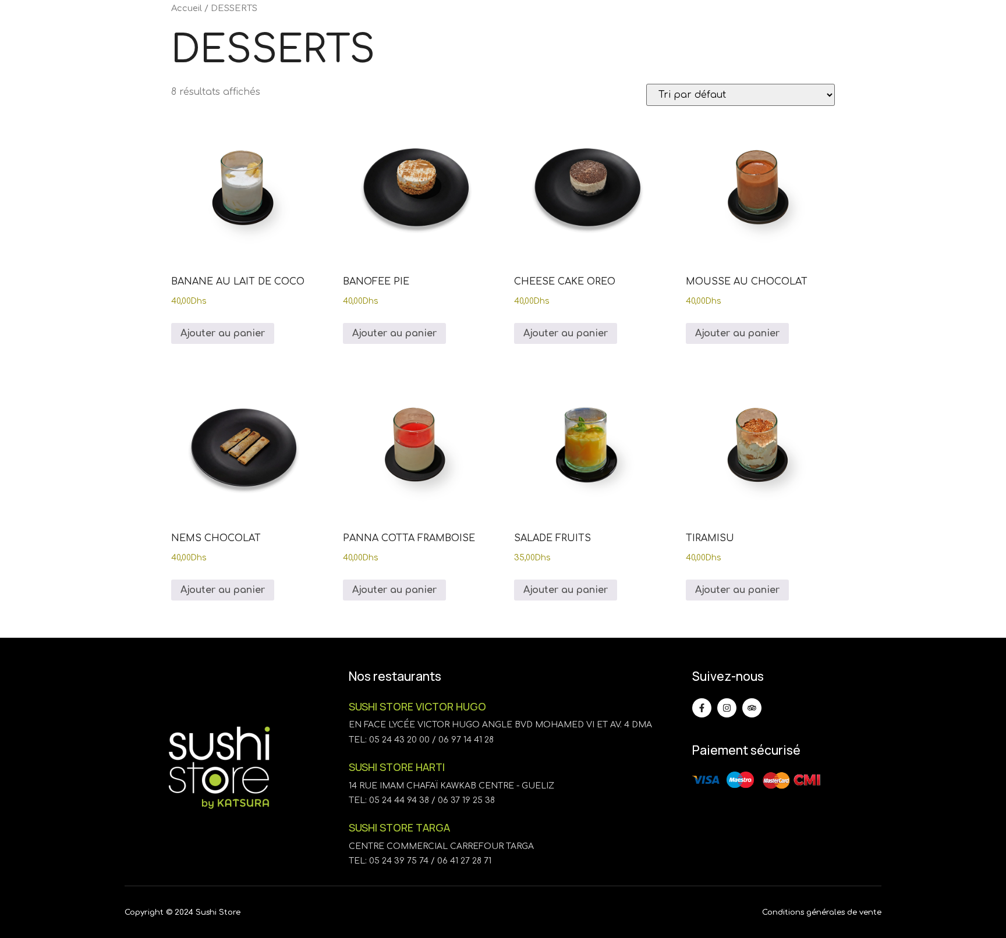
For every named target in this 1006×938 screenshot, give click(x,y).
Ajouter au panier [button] (222, 333)
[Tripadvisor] (751, 707)
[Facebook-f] (701, 707)
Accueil (186, 8)
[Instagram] (726, 707)
